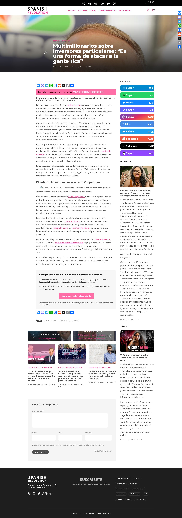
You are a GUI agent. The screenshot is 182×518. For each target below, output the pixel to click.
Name (34, 432)
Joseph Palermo (60, 228)
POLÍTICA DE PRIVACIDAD (87, 513)
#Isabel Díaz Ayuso (137, 489)
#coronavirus (121, 484)
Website (88, 432)
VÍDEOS (92, 10)
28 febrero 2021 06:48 (73, 384)
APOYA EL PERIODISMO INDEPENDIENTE (88, 92)
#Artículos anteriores (123, 478)
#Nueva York (64, 320)
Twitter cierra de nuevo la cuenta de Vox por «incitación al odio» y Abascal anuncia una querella (91, 338)
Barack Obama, (73, 221)
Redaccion (56, 67)
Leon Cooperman (76, 196)
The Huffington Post (80, 228)
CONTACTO (45, 3)
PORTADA (71, 10)
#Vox (128, 499)
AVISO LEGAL (75, 513)
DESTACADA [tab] (126, 161)
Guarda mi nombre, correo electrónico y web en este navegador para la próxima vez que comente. (69, 445)
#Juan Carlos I (121, 494)
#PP (146, 494)
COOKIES (99, 513)
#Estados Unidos (122, 489)
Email (60, 432)
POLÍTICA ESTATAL (98, 331)
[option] (41, 364)
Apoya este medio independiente (76, 296)
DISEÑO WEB (107, 513)
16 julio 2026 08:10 (131, 319)
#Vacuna (119, 499)
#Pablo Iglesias (134, 494)
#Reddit (75, 320)
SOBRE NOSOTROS (33, 3)
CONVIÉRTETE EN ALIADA (107, 10)
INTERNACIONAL (105, 367)
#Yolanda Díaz (140, 499)
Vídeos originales (52, 334)
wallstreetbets (74, 105)
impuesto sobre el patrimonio (69, 242)
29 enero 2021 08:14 (65, 67)
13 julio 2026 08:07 (131, 439)
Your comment (37, 411)
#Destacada (133, 484)
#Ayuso (137, 478)
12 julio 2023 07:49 (42, 384)
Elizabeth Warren (103, 239)
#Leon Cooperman (51, 320)
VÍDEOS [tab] (123, 326)
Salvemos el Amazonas (47, 338)
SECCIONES (82, 10)
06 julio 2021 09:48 (103, 382)
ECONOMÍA (66, 41)
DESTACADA (57, 41)
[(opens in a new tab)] (33, 336)
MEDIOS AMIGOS (124, 10)
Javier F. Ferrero (32, 384)
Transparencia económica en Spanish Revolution (42, 486)
